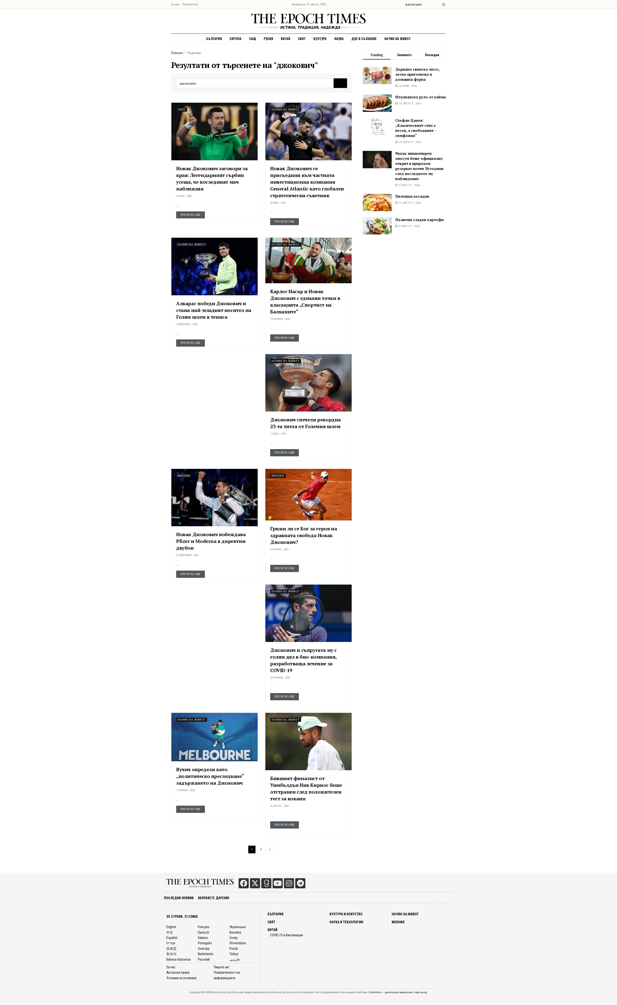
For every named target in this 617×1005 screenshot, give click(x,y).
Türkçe (233, 954)
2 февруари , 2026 (186, 324)
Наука (339, 38)
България (214, 38)
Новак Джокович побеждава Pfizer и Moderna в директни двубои (211, 541)
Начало (177, 52)
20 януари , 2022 (280, 677)
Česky (233, 938)
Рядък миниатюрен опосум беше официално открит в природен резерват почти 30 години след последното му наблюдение (419, 166)
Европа (235, 38)
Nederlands (205, 954)
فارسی (234, 959)
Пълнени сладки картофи (419, 219)
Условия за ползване (181, 978)
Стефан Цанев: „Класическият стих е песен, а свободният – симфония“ (415, 128)
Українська (237, 927)
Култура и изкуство (345, 914)
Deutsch (203, 932)
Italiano (203, 938)
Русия (268, 38)
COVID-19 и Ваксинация (286, 935)
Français (203, 927)
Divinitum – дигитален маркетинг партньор (398, 992)
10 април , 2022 (279, 549)
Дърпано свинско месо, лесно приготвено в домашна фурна (417, 74)
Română (235, 932)
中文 (169, 932)
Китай (285, 38)
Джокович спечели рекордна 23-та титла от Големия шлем (305, 423)
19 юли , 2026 (184, 196)
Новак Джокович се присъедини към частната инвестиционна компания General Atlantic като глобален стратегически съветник (307, 182)
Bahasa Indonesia (178, 959)
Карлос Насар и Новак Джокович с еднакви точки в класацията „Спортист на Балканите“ (305, 301)
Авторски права (177, 972)
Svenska (203, 949)
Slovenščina (237, 943)
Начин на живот (397, 38)
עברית (170, 943)
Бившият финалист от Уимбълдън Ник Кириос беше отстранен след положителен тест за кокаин (306, 788)
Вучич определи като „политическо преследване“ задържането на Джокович (210, 776)
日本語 (171, 949)
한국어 (171, 954)
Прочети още (191, 214)
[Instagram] (289, 883)
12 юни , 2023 (278, 433)
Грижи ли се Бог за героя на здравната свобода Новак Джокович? (303, 535)
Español (171, 938)
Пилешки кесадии (412, 196)
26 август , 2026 (279, 806)
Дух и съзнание (364, 38)
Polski (233, 949)
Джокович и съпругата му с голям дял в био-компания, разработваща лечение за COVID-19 (303, 660)
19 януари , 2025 (280, 319)
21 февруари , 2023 (187, 555)
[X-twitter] (255, 883)
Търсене (194, 52)
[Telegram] (300, 883)
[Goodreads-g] (266, 883)
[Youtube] (278, 883)
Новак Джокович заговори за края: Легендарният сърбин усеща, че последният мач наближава (212, 178)
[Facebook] (244, 883)
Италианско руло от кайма (420, 96)
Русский (204, 959)
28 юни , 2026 (278, 202)
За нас (175, 4)
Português (205, 943)
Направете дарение (213, 897)
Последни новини (179, 897)
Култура (320, 38)
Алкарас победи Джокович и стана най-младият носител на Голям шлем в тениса (213, 310)
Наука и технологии (346, 922)
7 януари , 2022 (185, 790)
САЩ (252, 38)
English (171, 927)
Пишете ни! (190, 4)
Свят (302, 38)
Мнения (184, 475)
